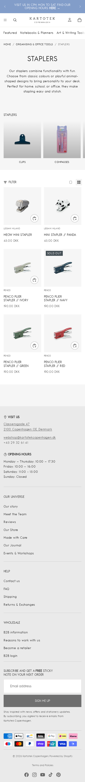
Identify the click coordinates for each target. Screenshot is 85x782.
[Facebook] (26, 774)
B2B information (16, 632)
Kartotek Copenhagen (36, 756)
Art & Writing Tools (71, 33)
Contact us (12, 581)
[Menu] (5, 20)
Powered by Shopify (61, 756)
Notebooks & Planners (36, 33)
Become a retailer (17, 648)
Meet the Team (15, 514)
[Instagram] (34, 774)
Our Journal (12, 545)
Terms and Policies (42, 765)
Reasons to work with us (22, 640)
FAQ (6, 589)
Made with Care (15, 537)
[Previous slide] (5, 7)
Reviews (10, 522)
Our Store (11, 530)
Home (7, 44)
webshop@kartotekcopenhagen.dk (30, 437)
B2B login (10, 655)
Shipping (10, 596)
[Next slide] (80, 7)
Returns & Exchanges (19, 604)
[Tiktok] (50, 774)
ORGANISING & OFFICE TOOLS (34, 44)
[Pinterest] (58, 774)
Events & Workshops (19, 553)
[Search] (15, 20)
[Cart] (80, 20)
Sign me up (42, 700)
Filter (13, 182)
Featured (10, 33)
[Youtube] (42, 774)
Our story (11, 506)
